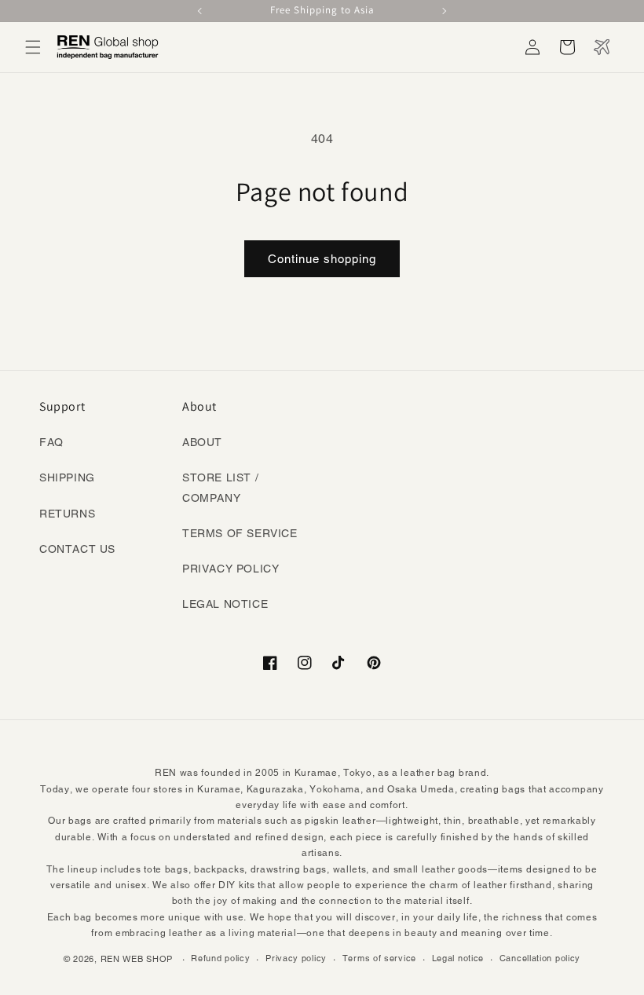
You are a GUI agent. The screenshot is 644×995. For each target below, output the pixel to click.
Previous (201, 11)
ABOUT (202, 442)
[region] (322, 11)
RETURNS (67, 513)
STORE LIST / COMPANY (220, 487)
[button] (33, 47)
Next (443, 11)
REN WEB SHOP (137, 958)
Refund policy (220, 958)
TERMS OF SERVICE (240, 533)
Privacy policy (296, 958)
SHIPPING (67, 477)
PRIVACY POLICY (230, 568)
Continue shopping (322, 258)
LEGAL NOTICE (225, 604)
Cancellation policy (539, 958)
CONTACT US (77, 549)
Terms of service (379, 958)
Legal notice (458, 958)
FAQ (51, 442)
